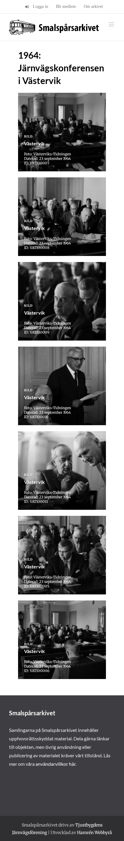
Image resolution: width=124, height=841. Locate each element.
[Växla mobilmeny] (112, 24)
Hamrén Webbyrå (94, 832)
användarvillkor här (56, 764)
